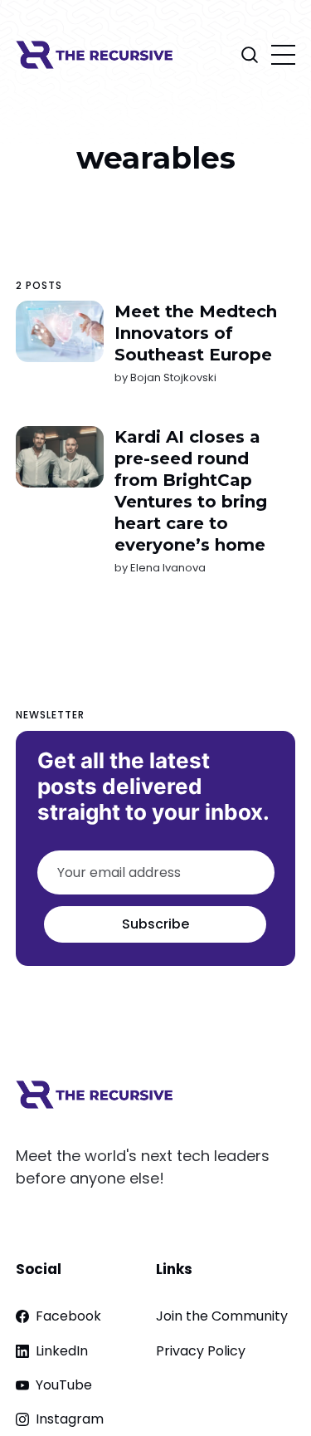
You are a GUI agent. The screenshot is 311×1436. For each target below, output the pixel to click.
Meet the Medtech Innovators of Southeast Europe (195, 333)
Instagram (70, 1419)
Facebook (68, 1316)
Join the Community (222, 1316)
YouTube (64, 1384)
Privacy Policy (200, 1350)
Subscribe (155, 924)
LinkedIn (62, 1350)
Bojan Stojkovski (173, 377)
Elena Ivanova (168, 568)
